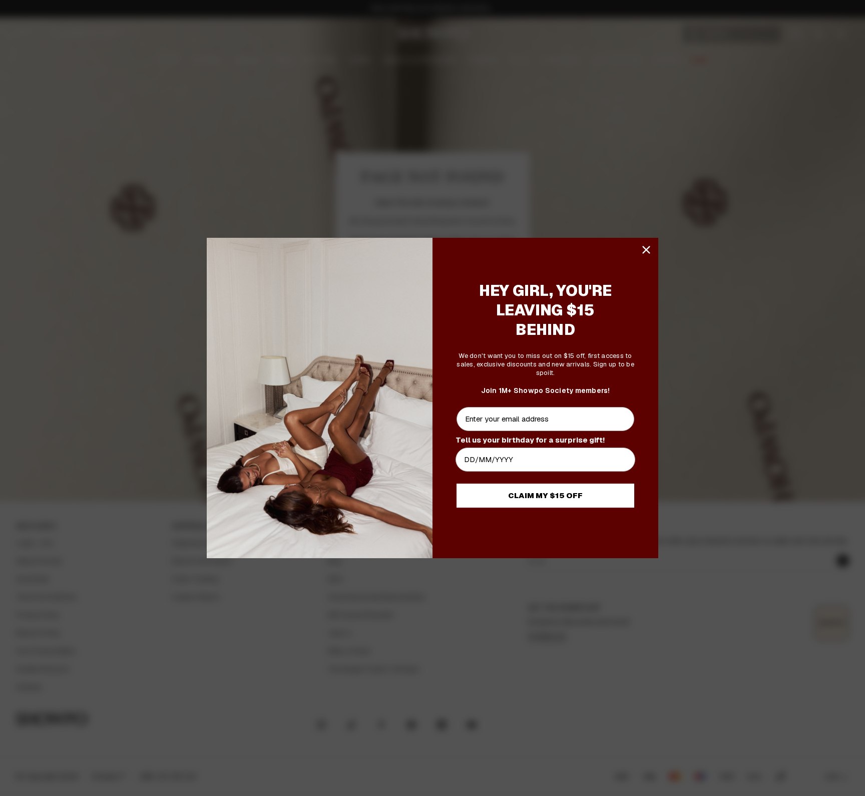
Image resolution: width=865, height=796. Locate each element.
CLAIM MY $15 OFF (545, 495)
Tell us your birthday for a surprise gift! (530, 440)
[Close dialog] (646, 250)
